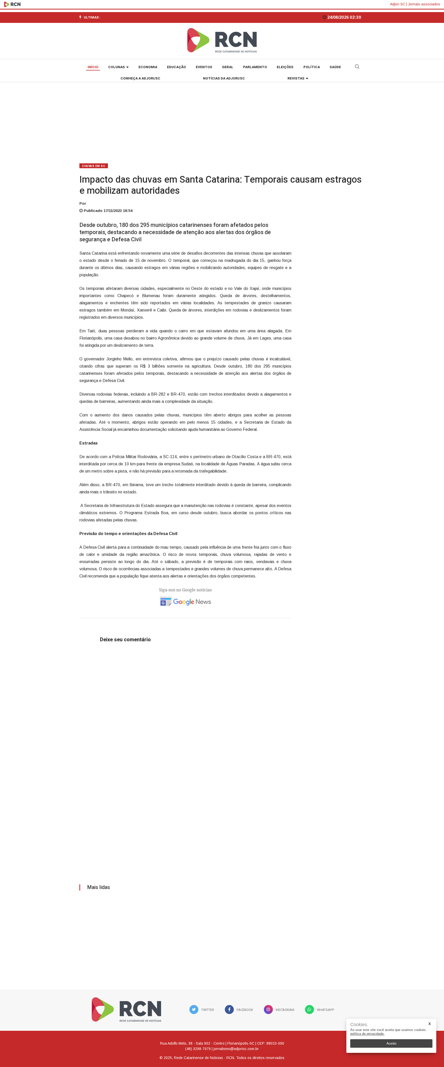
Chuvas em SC (93, 166)
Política (311, 67)
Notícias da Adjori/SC (224, 78)
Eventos (204, 67)
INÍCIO (93, 67)
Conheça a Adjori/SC (140, 78)
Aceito (391, 1043)
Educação (176, 67)
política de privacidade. (367, 1034)
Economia (147, 67)
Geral (227, 67)
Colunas (116, 67)
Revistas (296, 78)
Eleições (285, 67)
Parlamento (255, 67)
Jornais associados (424, 4)
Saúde (335, 67)
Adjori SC (397, 4)
